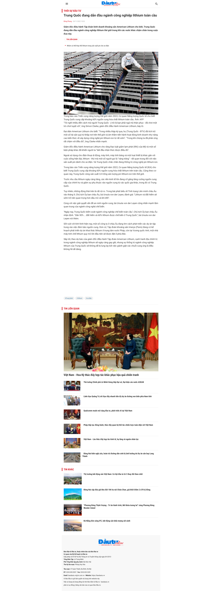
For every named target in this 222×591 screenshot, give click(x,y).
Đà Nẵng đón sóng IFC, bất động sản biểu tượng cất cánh (107, 521)
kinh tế (112, 179)
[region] (111, 275)
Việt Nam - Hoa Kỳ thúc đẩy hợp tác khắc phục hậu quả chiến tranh (101, 375)
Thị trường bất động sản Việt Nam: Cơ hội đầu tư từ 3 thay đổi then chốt (113, 474)
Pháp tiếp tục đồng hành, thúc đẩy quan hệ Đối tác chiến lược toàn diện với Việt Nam (118, 425)
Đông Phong (68, 21)
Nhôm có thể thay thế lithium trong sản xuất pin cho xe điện (88, 46)
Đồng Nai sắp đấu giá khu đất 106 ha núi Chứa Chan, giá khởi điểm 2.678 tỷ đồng (117, 489)
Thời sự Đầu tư (72, 10)
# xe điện (88, 298)
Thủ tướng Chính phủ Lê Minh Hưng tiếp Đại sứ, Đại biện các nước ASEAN (114, 382)
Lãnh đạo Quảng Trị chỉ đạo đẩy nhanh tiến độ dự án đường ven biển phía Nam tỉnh (118, 396)
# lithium (79, 298)
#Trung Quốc (69, 298)
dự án (149, 224)
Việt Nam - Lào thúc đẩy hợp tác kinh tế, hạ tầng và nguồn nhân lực (111, 439)
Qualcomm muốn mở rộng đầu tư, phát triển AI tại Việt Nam (108, 410)
